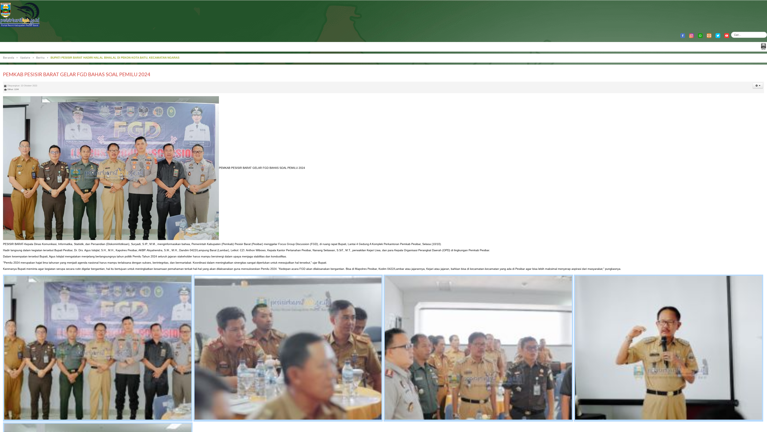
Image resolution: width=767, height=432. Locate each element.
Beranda (8, 57)
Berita (40, 57)
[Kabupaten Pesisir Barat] (20, 14)
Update (25, 57)
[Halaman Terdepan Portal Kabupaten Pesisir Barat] (763, 46)
